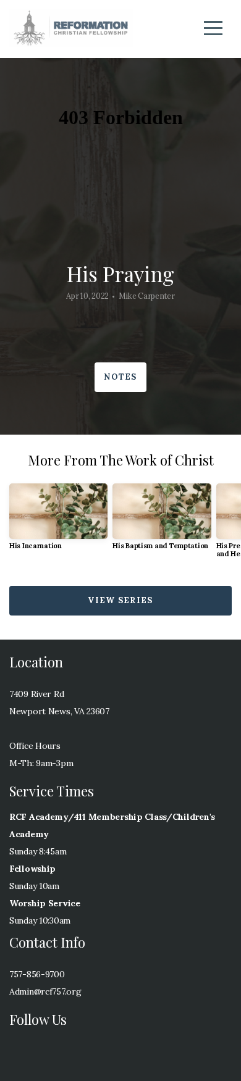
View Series (120, 600)
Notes (120, 377)
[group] (58, 521)
